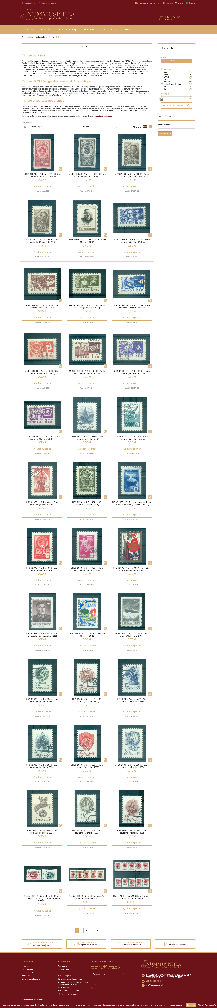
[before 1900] (162, 96)
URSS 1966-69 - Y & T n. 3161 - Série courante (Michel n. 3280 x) (132, 372)
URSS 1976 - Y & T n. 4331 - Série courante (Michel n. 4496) (42, 503)
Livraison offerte (88, 942)
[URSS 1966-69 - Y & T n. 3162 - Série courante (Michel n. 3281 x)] (42, 415)
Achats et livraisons (47, 3)
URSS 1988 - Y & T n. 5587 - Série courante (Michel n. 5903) (87, 700)
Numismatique (70, 29)
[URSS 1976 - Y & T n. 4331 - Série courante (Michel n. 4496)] (42, 480)
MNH (166, 75)
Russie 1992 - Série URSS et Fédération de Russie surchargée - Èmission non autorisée (42, 898)
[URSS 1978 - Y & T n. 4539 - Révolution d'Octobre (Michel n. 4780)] (132, 546)
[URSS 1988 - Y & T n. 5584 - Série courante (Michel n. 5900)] (87, 808)
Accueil (31, 29)
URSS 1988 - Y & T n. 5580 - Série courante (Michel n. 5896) (87, 437)
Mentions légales (64, 976)
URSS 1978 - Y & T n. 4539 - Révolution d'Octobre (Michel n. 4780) (132, 569)
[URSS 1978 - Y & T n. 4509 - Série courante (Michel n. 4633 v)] (132, 415)
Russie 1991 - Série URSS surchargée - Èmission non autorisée (87, 897)
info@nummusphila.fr (154, 985)
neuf (166, 79)
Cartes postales (96, 29)
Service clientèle (120, 29)
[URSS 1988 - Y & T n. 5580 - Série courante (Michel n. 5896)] (87, 415)
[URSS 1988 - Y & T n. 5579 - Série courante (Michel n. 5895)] (42, 743)
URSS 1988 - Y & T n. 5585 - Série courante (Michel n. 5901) (42, 700)
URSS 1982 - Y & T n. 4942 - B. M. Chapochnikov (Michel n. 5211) (42, 634)
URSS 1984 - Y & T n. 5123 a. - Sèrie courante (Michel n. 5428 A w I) (131, 634)
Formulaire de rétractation (32, 999)
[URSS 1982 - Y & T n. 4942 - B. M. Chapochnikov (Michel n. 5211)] (42, 611)
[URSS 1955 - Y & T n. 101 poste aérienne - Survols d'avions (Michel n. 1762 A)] (132, 480)
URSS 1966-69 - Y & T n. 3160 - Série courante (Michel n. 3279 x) (87, 372)
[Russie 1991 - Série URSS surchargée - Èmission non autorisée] (87, 874)
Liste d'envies (165, 116)
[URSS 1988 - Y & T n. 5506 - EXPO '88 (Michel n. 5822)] (87, 611)
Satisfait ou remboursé (133, 942)
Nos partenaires (64, 988)
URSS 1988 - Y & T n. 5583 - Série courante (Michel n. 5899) (132, 700)
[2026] (191, 96)
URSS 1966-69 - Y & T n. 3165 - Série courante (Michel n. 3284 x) (87, 306)
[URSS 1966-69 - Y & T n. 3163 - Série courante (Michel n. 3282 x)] (42, 349)
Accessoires (27, 976)
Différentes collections (31, 979)
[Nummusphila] (47, 14)
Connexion (154, 3)
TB (165, 87)
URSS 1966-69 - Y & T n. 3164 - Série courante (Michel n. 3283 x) (132, 306)
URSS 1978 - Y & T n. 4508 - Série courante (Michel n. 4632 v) (42, 569)
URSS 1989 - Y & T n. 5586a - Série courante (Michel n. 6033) (132, 766)
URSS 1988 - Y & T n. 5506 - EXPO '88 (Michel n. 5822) (87, 634)
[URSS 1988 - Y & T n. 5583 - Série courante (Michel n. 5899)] (132, 677)
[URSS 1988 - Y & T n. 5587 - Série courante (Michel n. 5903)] (87, 677)
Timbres (48, 29)
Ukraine (133, 63)
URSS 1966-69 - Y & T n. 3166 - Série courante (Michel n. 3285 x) (42, 306)
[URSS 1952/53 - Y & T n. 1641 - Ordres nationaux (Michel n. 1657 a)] (42, 152)
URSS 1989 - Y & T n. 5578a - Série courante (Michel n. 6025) (42, 831)
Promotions (62, 966)
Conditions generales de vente (70, 979)
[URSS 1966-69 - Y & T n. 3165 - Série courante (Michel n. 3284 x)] (87, 283)
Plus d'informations (206, 1005)
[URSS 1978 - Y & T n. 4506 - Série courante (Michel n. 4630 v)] (87, 546)
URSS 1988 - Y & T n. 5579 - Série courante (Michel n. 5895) (42, 766)
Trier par (85, 127)
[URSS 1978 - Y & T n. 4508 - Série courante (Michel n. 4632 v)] (42, 546)
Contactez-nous (29, 3)
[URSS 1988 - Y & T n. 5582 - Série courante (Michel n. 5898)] (132, 808)
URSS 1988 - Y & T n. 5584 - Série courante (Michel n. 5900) (87, 831)
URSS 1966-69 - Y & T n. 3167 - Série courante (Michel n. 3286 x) (132, 240)
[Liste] (150, 127)
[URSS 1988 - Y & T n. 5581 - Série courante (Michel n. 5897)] (87, 743)
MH (165, 72)
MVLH (166, 77)
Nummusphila (27, 37)
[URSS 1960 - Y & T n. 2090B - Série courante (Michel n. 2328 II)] (132, 152)
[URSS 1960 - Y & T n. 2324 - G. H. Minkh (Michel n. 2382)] (87, 218)
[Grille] (145, 127)
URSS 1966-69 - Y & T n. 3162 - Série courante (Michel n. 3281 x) (42, 437)
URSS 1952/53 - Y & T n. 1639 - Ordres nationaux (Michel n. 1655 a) (87, 175)
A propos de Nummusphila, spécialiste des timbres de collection (73, 983)
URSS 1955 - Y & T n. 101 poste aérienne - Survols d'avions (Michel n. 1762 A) (131, 503)
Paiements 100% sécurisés (44, 942)
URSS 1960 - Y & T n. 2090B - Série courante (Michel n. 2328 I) (42, 240)
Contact (172, 942)
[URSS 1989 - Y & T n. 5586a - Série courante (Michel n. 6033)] (132, 743)
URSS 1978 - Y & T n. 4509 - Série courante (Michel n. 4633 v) (132, 437)
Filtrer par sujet (176, 61)
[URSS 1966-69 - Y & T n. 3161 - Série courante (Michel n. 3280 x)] (132, 349)
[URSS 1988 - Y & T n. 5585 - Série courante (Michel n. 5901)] (42, 677)
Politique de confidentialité (68, 991)
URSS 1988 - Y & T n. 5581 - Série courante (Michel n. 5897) (87, 766)
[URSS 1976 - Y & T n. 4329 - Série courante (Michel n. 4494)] (87, 480)
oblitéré (167, 82)
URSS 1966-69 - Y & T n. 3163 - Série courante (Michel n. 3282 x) (42, 372)
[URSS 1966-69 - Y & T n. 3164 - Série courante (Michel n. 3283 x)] (132, 283)
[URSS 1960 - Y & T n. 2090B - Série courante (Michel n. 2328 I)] (42, 218)
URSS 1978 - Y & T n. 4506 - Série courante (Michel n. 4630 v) (87, 569)
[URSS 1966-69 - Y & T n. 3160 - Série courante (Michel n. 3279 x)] (87, 349)
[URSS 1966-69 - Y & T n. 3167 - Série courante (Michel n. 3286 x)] (132, 218)
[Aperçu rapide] (60, 169)
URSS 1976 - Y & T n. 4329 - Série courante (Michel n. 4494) (87, 503)
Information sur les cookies (68, 994)
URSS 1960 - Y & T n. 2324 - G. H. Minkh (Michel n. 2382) (87, 240)
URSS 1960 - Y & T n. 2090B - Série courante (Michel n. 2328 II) (132, 175)
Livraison (61, 973)
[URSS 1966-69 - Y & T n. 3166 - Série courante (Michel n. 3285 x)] (42, 283)
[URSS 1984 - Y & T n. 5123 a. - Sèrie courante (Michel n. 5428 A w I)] (132, 611)
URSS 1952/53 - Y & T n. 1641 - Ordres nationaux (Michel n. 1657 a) (42, 175)
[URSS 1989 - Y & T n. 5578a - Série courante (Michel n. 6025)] (42, 808)
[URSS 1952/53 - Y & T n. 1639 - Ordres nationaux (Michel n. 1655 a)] (87, 152)
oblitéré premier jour (172, 84)
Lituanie (32, 65)
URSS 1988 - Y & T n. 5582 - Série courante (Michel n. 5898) (132, 831)
